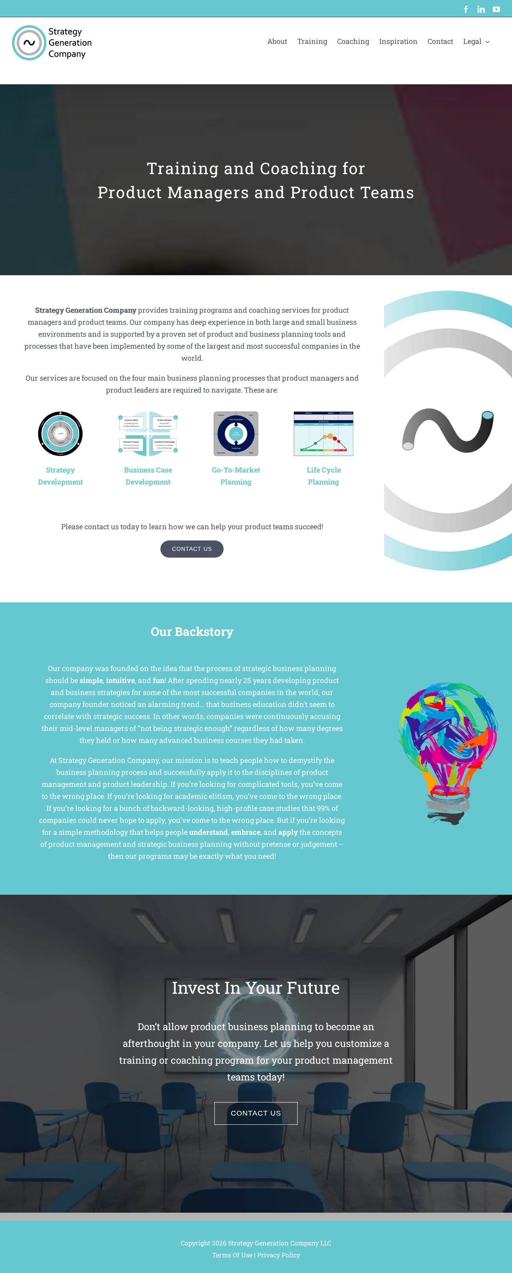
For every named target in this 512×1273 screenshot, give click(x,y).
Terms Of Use (232, 1255)
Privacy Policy (278, 1255)
